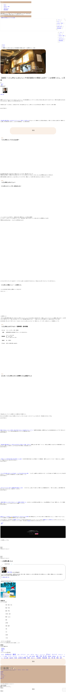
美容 (28, 658)
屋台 (58, 656)
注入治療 (6, 658)
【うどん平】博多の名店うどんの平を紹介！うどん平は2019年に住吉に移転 (14, 473)
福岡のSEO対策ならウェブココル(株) (8, 17)
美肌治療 (44, 658)
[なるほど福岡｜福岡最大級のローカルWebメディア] (13, 28)
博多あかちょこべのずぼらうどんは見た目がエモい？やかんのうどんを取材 (14, 516)
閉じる (2, 687)
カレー (37, 654)
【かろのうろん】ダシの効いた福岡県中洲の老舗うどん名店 (11, 487)
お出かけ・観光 (10, 654)
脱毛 (49, 658)
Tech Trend (23, 669)
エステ (28, 654)
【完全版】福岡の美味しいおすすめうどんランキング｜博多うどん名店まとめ (14, 120)
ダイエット (60, 654)
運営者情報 (6, 9)
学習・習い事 (43, 656)
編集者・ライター (17, 519)
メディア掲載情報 (4, 656)
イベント (23, 654)
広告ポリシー (51, 519)
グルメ (48, 654)
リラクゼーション (20, 656)
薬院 (2, 84)
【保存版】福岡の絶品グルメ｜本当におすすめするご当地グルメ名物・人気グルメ (15, 444)
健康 (37, 656)
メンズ (9, 656)
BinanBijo (27, 669)
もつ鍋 (18, 654)
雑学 (61, 658)
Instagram (28, 520)
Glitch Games (19, 669)
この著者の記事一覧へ (5, 577)
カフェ (32, 654)
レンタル (26, 656)
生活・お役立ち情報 (20, 658)
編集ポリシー (45, 519)
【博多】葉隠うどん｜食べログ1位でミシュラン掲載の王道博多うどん (13, 502)
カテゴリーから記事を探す (5, 642)
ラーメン (15, 656)
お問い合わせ (2, 674)
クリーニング (42, 654)
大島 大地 (9, 572)
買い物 (53, 658)
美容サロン (33, 658)
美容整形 (39, 658)
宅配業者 (49, 656)
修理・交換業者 (32, 656)
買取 (57, 658)
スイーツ (54, 654)
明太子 (61, 656)
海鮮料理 (11, 658)
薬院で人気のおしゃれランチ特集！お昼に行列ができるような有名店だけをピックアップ (16, 430)
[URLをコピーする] (1, 547)
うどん (2, 83)
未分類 (64, 656)
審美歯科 (54, 656)
